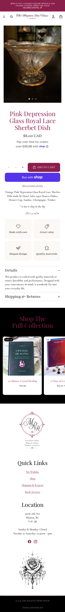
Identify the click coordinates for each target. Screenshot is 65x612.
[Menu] (4, 17)
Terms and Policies (32, 607)
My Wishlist (32, 472)
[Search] (11, 17)
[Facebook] (29, 542)
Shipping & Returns (22, 296)
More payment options (32, 185)
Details (11, 270)
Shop (32, 478)
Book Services (32, 492)
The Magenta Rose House (36, 600)
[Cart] (61, 17)
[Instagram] (35, 542)
